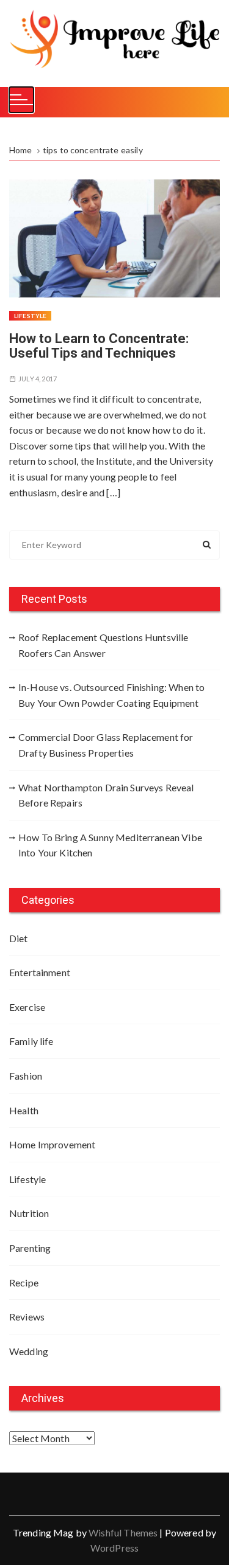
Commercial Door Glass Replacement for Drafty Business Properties (106, 744)
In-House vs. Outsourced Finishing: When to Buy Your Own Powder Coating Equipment (111, 695)
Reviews (27, 1316)
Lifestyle (30, 315)
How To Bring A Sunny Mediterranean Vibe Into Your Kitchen (110, 845)
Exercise (27, 1007)
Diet (18, 938)
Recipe (23, 1282)
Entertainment (39, 972)
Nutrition (29, 1213)
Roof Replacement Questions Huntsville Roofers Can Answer (103, 645)
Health (23, 1110)
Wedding (28, 1351)
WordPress (114, 1547)
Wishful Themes (123, 1532)
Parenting (30, 1248)
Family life (31, 1041)
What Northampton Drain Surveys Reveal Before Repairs (106, 795)
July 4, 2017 (37, 378)
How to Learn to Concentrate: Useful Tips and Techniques (99, 346)
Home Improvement (52, 1144)
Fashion (25, 1075)
